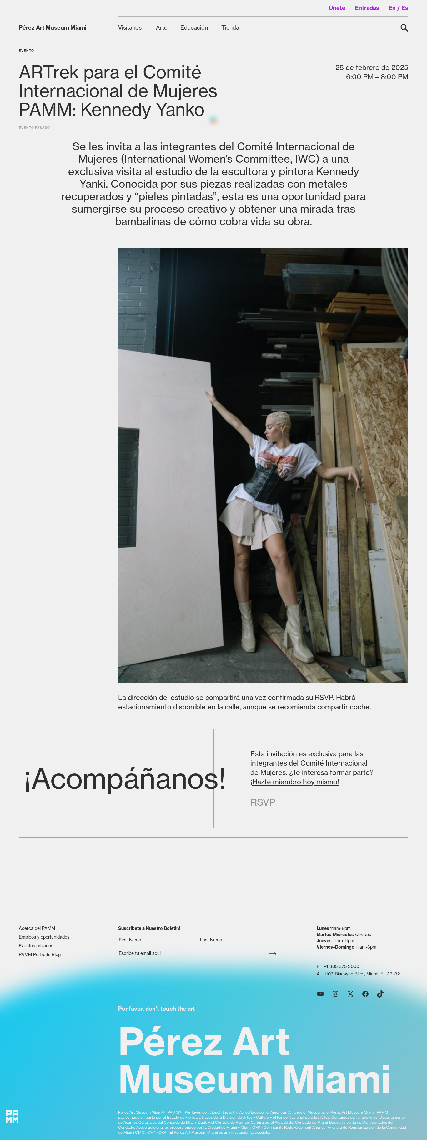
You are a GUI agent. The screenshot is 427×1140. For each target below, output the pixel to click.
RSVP (262, 802)
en (392, 8)
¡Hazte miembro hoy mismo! (294, 781)
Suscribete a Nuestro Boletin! (149, 928)
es (404, 8)
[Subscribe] (272, 954)
